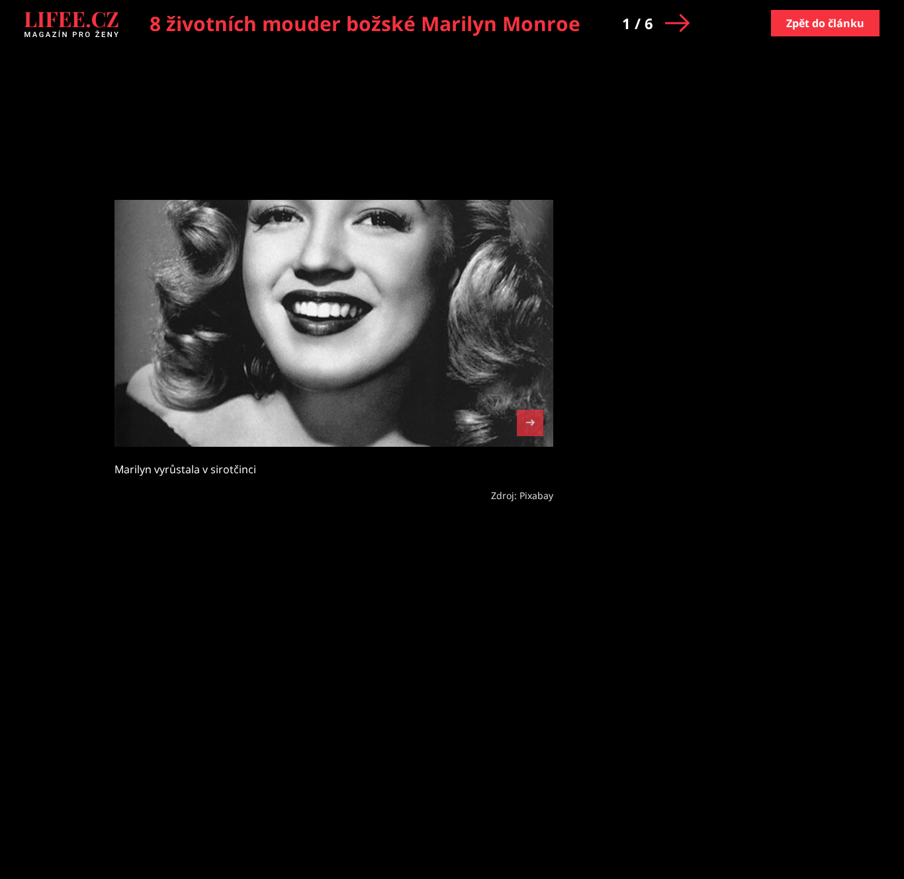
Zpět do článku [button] (825, 23)
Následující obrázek (530, 421)
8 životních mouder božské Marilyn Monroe (365, 23)
